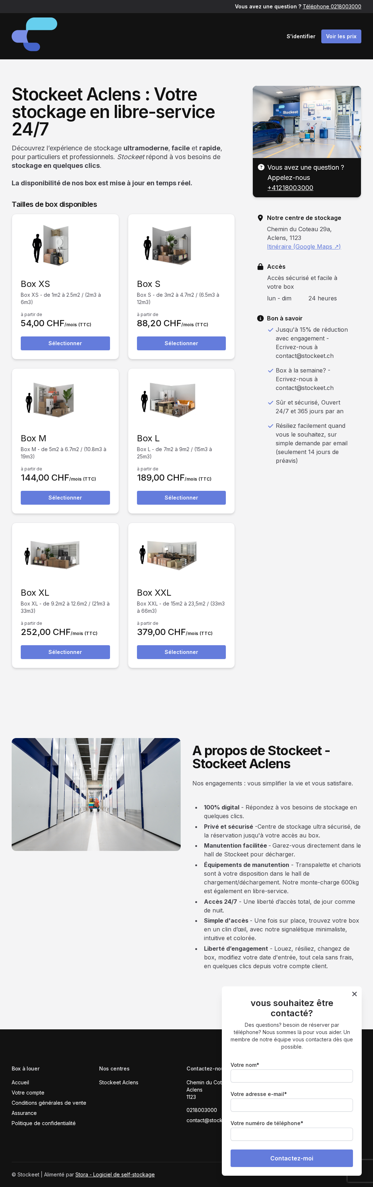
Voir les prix (341, 36)
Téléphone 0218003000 (332, 6)
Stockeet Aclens (118, 1082)
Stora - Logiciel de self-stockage (115, 1174)
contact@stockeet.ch (211, 1120)
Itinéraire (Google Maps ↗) (304, 246)
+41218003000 (290, 188)
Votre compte (28, 1092)
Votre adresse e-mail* (259, 1094)
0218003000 (201, 1110)
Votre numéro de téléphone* (267, 1123)
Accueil (20, 1082)
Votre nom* (245, 1065)
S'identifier (301, 36)
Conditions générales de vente (49, 1103)
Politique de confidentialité (44, 1123)
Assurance (24, 1113)
